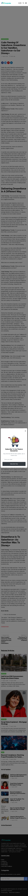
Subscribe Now (14, 464)
